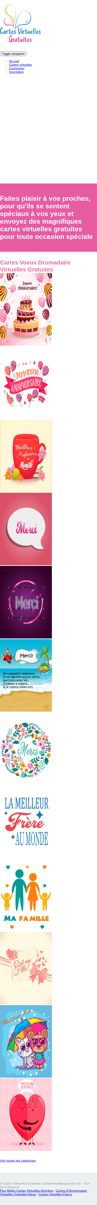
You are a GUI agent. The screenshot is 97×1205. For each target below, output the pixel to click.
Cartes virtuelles (20, 64)
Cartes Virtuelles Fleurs (55, 1194)
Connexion (16, 68)
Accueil (14, 61)
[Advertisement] (48, 132)
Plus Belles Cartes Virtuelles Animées (26, 1190)
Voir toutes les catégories (18, 1160)
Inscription (16, 72)
